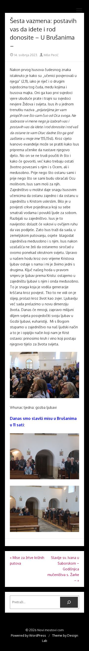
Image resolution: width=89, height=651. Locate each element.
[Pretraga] (69, 602)
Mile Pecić (50, 55)
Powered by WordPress (28, 635)
